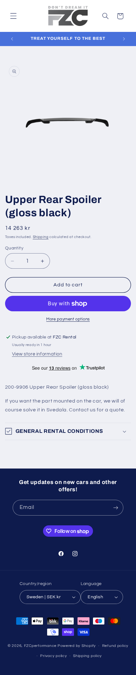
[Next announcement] (124, 39)
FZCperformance (40, 646)
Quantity (14, 248)
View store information (37, 354)
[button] (13, 16)
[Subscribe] (115, 507)
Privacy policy (53, 656)
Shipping (41, 237)
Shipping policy (87, 656)
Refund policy (115, 646)
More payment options (68, 319)
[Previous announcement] (12, 39)
